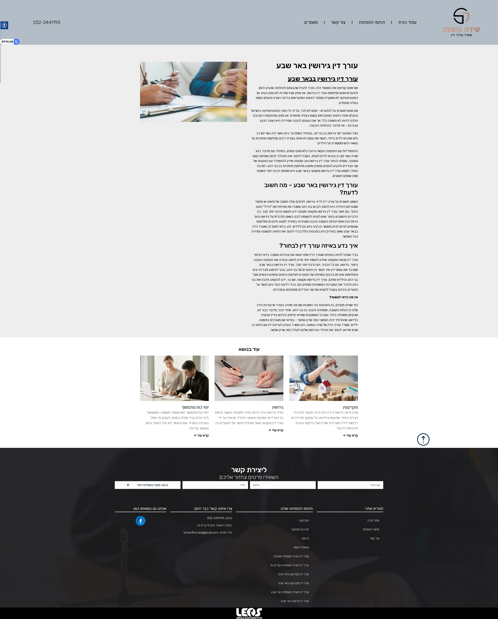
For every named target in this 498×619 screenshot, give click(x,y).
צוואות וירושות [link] (301, 547)
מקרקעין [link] (350, 407)
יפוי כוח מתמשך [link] (195, 407)
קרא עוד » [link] (276, 430)
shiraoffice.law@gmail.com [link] (200, 532)
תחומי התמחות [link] (372, 22)
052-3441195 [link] (46, 22)
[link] (323, 378)
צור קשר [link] (338, 22)
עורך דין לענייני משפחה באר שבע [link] (290, 592)
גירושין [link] (277, 407)
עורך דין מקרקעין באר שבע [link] (293, 583)
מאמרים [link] (311, 22)
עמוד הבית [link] (407, 22)
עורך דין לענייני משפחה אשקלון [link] (291, 556)
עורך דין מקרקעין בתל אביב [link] (293, 574)
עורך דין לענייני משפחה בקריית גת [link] (289, 565)
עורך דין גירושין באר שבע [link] (295, 601)
